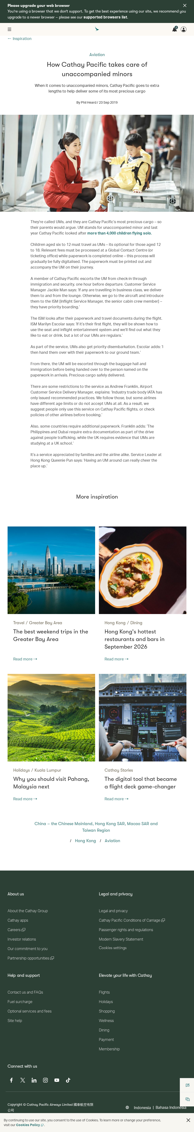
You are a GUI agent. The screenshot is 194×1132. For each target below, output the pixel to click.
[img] (184, 5)
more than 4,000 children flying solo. (119, 232)
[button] (188, 1120)
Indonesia (142, 1107)
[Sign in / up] (183, 29)
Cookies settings (113, 948)
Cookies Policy (28, 1125)
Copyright (15, 1104)
